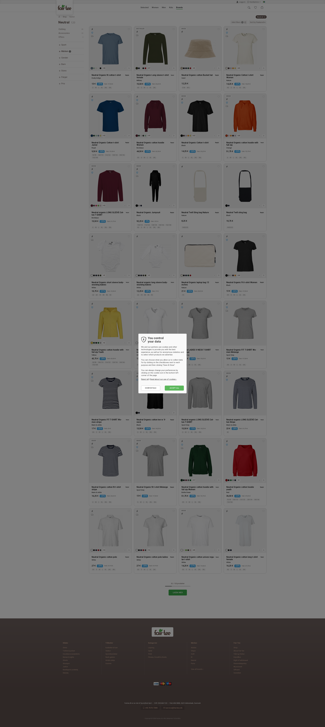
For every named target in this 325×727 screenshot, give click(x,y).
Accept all (174, 388)
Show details (150, 388)
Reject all (145, 379)
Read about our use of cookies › (163, 379)
